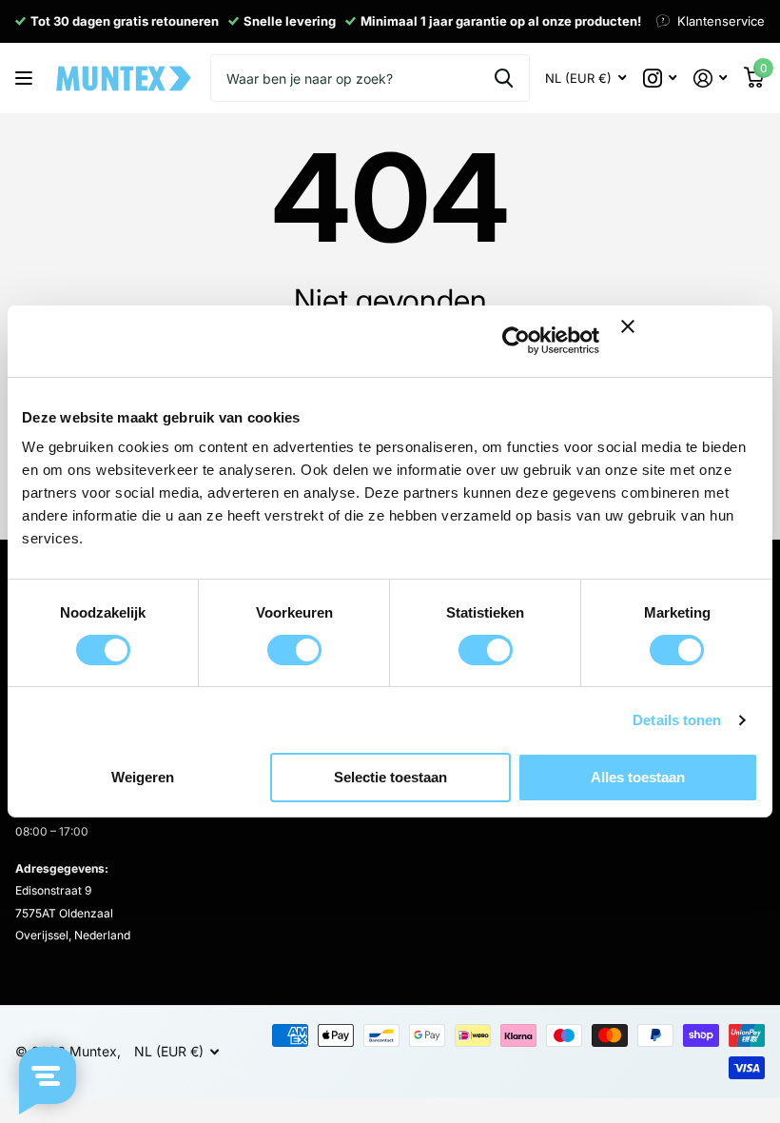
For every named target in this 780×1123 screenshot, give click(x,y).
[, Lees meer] (659, 78)
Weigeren (142, 777)
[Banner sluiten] (689, 341)
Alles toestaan (638, 777)
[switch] (294, 650)
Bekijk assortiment (26, 78)
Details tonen (677, 720)
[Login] (710, 78)
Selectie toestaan (390, 777)
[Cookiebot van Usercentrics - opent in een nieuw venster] (516, 340)
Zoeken (504, 78)
